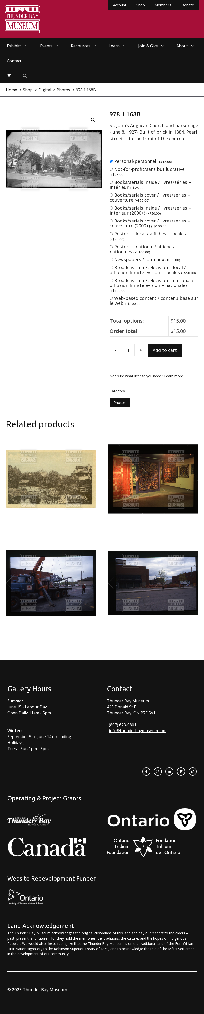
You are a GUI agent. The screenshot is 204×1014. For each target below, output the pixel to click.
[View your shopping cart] (9, 75)
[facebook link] (146, 771)
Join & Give (148, 46)
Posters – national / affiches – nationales (144, 249)
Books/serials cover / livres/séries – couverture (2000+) (150, 223)
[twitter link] (181, 771)
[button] (93, 119)
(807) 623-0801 (122, 725)
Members (163, 4)
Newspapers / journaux (147, 259)
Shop (140, 4)
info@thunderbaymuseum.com (137, 730)
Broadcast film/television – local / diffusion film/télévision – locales (153, 269)
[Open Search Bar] (25, 75)
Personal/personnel (143, 161)
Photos (120, 402)
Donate (187, 4)
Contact (14, 60)
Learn (114, 46)
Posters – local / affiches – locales (148, 236)
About (182, 46)
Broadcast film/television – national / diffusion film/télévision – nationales (152, 285)
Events (46, 46)
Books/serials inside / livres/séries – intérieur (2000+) (150, 210)
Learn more (173, 376)
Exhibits (14, 46)
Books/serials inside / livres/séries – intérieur (150, 184)
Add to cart (165, 350)
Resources (80, 46)
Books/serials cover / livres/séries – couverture (150, 197)
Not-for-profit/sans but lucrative (147, 171)
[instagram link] (158, 771)
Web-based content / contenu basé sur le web (154, 300)
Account (119, 4)
